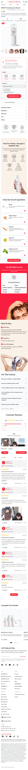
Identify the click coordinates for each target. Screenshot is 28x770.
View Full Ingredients (14, 260)
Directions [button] (4, 113)
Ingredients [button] (4, 110)
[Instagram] (6, 664)
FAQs (16, 681)
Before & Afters (18, 678)
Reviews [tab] (4, 449)
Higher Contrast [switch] (7, 717)
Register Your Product (6, 709)
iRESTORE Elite (4, 674)
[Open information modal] (25, 211)
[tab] (11, 643)
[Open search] (24, 2)
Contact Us (11, 408)
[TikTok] (13, 664)
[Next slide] (26, 51)
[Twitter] (17, 664)
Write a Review (22, 453)
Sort (15, 457)
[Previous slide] (2, 51)
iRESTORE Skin (4, 686)
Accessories (3, 688)
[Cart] (26, 2)
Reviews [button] (3, 119)
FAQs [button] (2, 116)
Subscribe (23, 656)
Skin (17, 4)
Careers (16, 696)
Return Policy (4, 696)
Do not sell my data (5, 714)
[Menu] (2, 2)
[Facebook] (2, 664)
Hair (10, 4)
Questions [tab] (11, 449)
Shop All (3, 4)
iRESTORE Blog (18, 683)
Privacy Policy (4, 706)
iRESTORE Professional (6, 676)
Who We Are (17, 688)
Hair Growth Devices (5, 681)
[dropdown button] (14, 107)
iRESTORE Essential (5, 678)
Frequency (4, 83)
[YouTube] (9, 664)
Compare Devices (18, 676)
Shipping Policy (4, 701)
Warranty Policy (4, 699)
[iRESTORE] (14, 2)
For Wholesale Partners (20, 694)
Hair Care (3, 683)
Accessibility (4, 711)
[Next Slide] (26, 442)
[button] (6, 51)
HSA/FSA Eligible (18, 686)
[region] (14, 442)
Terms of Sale (4, 704)
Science (16, 674)
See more (3, 16)
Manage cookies (7, 721)
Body (24, 4)
